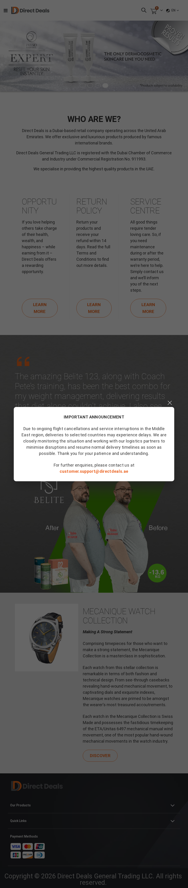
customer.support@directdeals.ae (94, 471)
